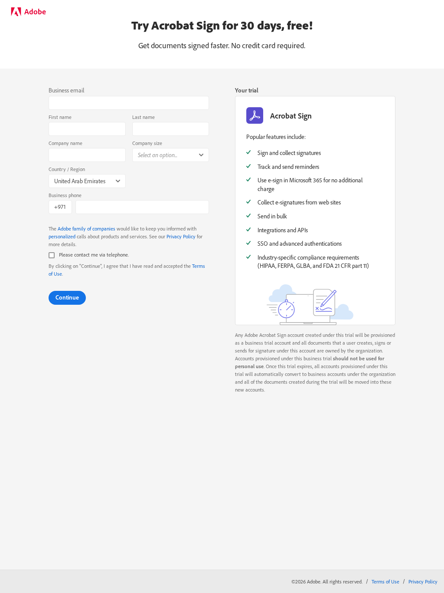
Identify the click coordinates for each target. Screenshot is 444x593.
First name (60, 117)
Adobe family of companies (86, 228)
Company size (147, 143)
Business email (66, 90)
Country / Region (67, 169)
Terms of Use (385, 581)
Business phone (65, 195)
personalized (62, 236)
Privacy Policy (181, 236)
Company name (65, 143)
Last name (143, 117)
